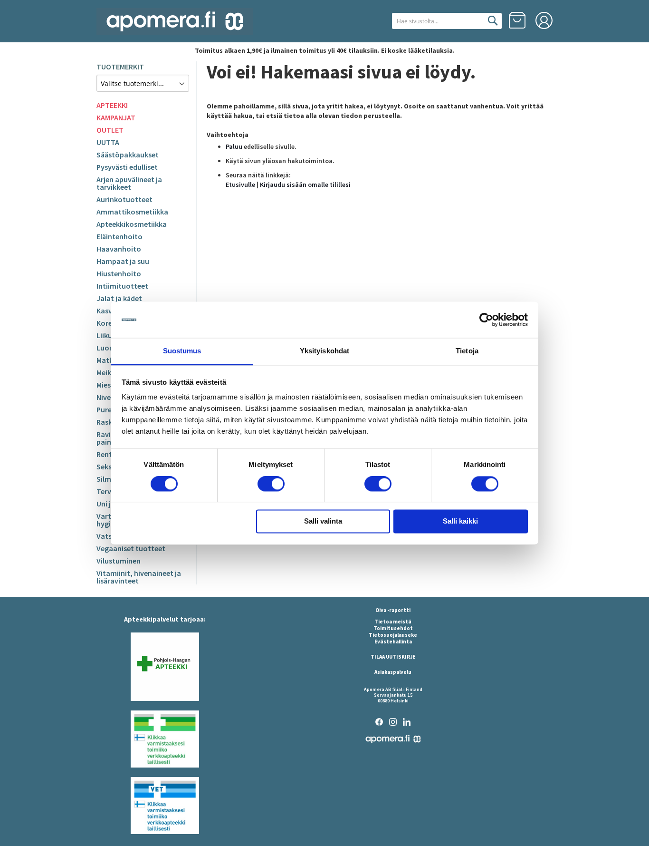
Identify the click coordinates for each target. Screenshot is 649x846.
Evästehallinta (393, 641)
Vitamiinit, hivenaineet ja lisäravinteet (138, 576)
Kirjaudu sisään (544, 20)
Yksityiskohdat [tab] (324, 351)
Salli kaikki (460, 521)
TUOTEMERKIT (120, 66)
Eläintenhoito (119, 236)
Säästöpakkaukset (127, 154)
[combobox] (447, 21)
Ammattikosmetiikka (132, 211)
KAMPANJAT (115, 117)
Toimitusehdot (393, 628)
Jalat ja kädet (119, 298)
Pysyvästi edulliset (127, 167)
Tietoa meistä (392, 621)
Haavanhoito (118, 248)
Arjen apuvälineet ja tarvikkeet (129, 183)
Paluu (234, 146)
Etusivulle (240, 184)
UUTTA (107, 142)
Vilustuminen (118, 560)
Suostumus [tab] (182, 351)
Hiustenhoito (118, 273)
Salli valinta (323, 521)
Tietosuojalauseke (393, 635)
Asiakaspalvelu (392, 672)
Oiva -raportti (392, 610)
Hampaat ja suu (122, 261)
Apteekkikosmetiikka (131, 224)
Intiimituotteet (122, 286)
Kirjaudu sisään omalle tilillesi (305, 184)
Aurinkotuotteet (124, 199)
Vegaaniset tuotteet (130, 548)
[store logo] (174, 21)
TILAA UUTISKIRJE (393, 656)
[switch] (271, 484)
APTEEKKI (112, 105)
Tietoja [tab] (467, 351)
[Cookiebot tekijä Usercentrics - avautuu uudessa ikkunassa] (486, 319)
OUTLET (110, 130)
